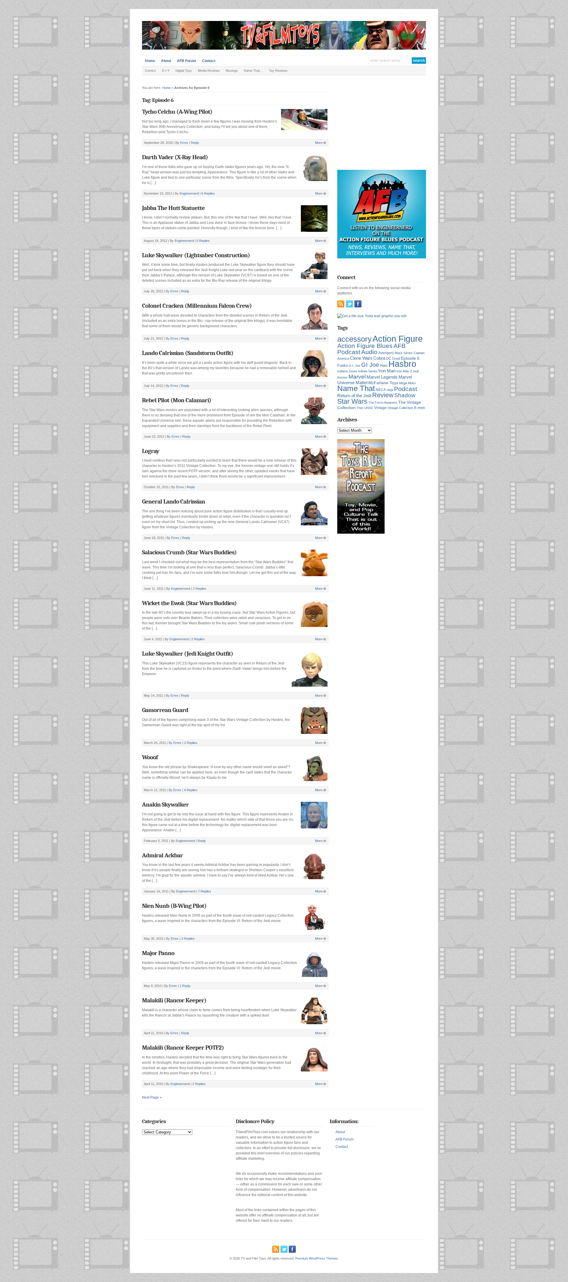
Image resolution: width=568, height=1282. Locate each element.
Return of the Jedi (354, 395)
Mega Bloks (407, 383)
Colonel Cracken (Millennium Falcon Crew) (197, 305)
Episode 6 (410, 358)
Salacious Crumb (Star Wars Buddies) (189, 552)
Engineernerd (189, 193)
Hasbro (402, 364)
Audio (369, 351)
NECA (381, 390)
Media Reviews (209, 70)
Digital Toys (183, 70)
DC (388, 358)
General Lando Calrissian (173, 501)
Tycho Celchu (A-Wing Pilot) (177, 111)
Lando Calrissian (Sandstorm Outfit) (187, 352)
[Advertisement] (381, 127)
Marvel (357, 376)
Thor (359, 408)
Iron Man (387, 371)
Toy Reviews (278, 70)
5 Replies (203, 240)
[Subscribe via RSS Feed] (340, 303)
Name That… (253, 70)
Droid (396, 358)
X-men (419, 407)
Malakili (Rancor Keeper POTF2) (183, 1047)
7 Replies (204, 891)
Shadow (404, 395)
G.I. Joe (354, 365)
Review (382, 395)
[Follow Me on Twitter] (349, 303)
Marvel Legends (382, 377)
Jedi (416, 371)
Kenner (342, 377)
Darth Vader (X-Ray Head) (175, 157)
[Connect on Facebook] (358, 303)
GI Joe (370, 364)
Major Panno (158, 953)
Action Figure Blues (365, 345)
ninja (390, 390)
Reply (195, 142)
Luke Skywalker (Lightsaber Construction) (196, 255)
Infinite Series (367, 371)
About (166, 61)
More (318, 142)
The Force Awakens (382, 402)
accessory (354, 339)
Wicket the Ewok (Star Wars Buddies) (189, 603)
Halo (384, 365)
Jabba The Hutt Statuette (173, 207)
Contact (208, 61)
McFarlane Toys (383, 382)
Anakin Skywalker (165, 804)
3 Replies (190, 743)
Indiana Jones (347, 371)
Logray (150, 451)
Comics (150, 70)
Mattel (361, 382)
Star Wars (352, 401)
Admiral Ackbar (162, 855)
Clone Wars (361, 358)
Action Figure (397, 338)
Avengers (386, 353)
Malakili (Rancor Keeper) (174, 1000)
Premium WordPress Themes (316, 1258)
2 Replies (199, 588)
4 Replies (190, 790)
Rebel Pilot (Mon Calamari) (176, 400)
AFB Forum (186, 61)
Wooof (150, 757)
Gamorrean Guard (165, 710)
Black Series (404, 353)
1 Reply (185, 986)
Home (150, 61)
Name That (356, 388)
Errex (184, 142)
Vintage (380, 408)
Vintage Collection (400, 408)
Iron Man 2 (404, 371)
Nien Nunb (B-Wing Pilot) (174, 905)
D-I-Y (166, 70)
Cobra (379, 358)
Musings (232, 70)
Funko (342, 365)
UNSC (368, 408)
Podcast (405, 388)
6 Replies (208, 193)
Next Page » (152, 1097)
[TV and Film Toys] (284, 48)
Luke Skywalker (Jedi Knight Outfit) (187, 653)
